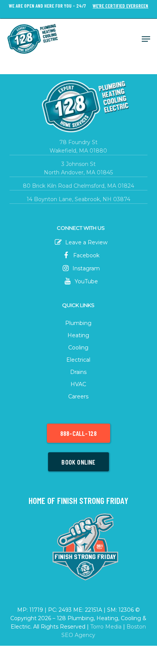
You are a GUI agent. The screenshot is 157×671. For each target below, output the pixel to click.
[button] (146, 39)
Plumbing (78, 323)
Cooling (78, 347)
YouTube (85, 281)
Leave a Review (85, 242)
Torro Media (106, 626)
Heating (78, 335)
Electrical (78, 359)
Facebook (85, 255)
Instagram (85, 268)
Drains (78, 372)
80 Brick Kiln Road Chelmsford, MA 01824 (78, 185)
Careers (78, 396)
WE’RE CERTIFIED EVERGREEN (120, 6)
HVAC (78, 384)
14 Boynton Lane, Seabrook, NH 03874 (78, 199)
